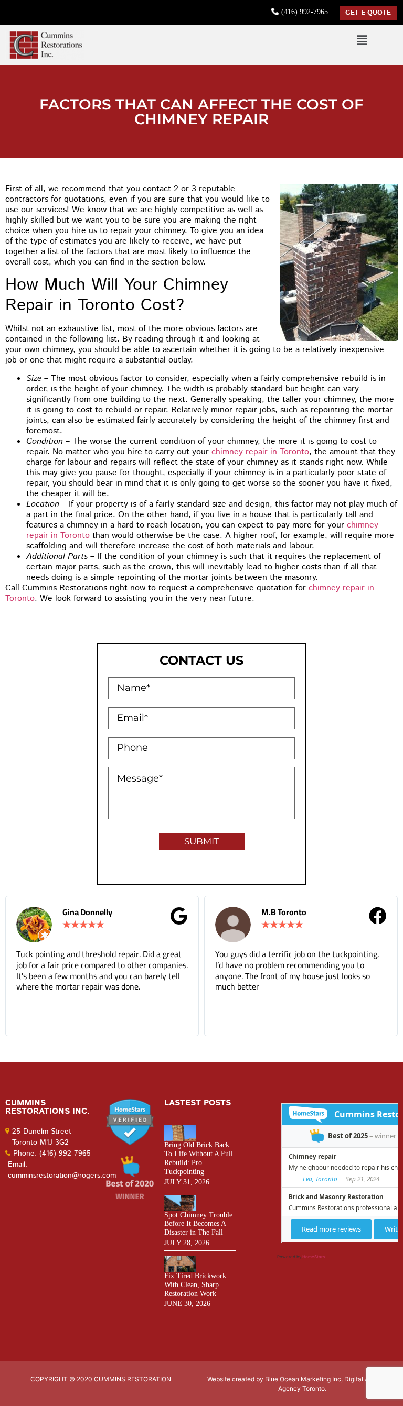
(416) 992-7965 (304, 12)
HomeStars (313, 1256)
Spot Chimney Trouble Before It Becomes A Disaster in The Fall (198, 1224)
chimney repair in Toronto (260, 452)
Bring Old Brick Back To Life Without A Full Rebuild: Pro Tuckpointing (198, 1158)
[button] (361, 40)
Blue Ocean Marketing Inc (303, 1379)
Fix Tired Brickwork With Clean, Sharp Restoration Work (195, 1285)
